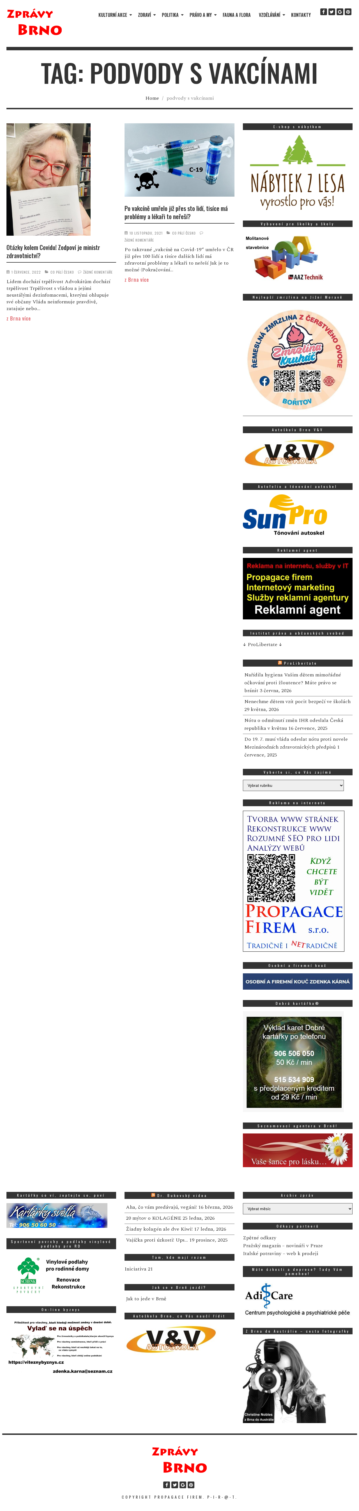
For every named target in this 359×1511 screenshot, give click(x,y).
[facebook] (323, 11)
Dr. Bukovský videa (182, 1195)
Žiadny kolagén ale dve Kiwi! (159, 1229)
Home (152, 98)
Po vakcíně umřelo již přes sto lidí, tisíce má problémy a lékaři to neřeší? (176, 212)
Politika (170, 15)
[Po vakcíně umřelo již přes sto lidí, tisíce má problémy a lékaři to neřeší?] (179, 161)
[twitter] (331, 11)
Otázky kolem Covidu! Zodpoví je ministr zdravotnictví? (53, 251)
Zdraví (144, 15)
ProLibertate (300, 663)
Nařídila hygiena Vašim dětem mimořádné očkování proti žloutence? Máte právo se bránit (292, 682)
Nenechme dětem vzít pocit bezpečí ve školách (297, 701)
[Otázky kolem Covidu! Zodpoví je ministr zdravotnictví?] (61, 180)
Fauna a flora (237, 15)
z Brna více (18, 318)
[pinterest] (348, 11)
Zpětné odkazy (259, 1238)
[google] (340, 11)
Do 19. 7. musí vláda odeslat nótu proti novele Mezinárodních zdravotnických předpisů (296, 743)
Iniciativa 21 (139, 1269)
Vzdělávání (269, 15)
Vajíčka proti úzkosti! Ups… (157, 1240)
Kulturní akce (112, 15)
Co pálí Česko (62, 272)
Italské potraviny (262, 1253)
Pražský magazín (262, 1245)
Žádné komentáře (98, 272)
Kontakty (301, 15)
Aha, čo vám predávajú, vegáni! (161, 1207)
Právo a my (201, 15)
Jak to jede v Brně (146, 1299)
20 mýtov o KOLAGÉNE (153, 1218)
